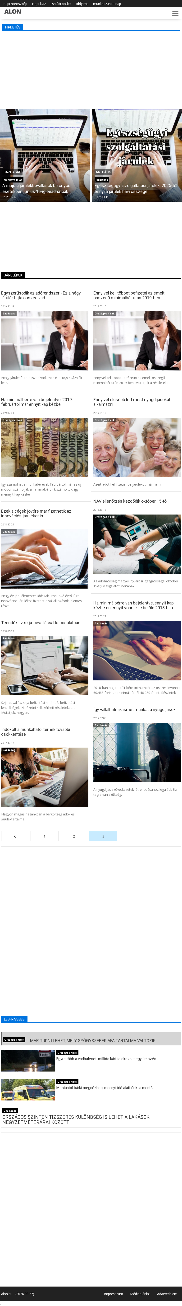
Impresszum (113, 1294)
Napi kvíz (39, 3)
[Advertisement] (91, 69)
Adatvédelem (167, 1294)
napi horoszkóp (15, 3)
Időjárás (82, 3)
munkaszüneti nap (107, 3)
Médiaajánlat (140, 1294)
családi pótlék (60, 3)
